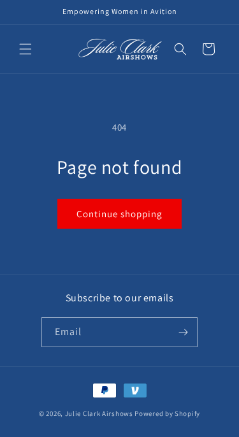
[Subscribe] (183, 332)
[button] (25, 49)
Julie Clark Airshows (99, 413)
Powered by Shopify (167, 413)
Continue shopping (119, 214)
